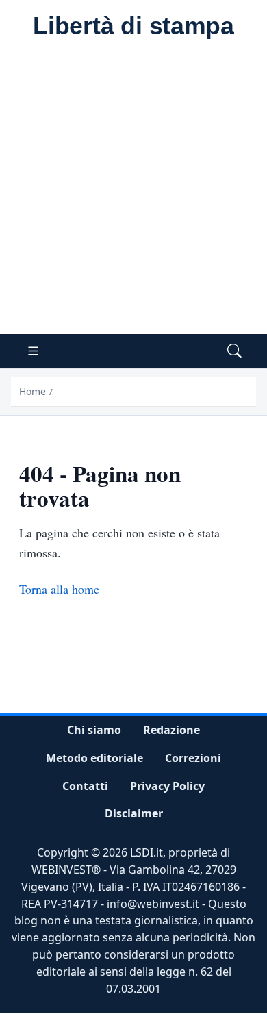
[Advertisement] (133, 193)
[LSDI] (133, 26)
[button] (234, 351)
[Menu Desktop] (33, 351)
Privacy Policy (167, 786)
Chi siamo (94, 729)
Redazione (171, 729)
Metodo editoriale (94, 757)
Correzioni (193, 757)
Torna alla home (59, 589)
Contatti (85, 786)
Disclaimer (134, 814)
